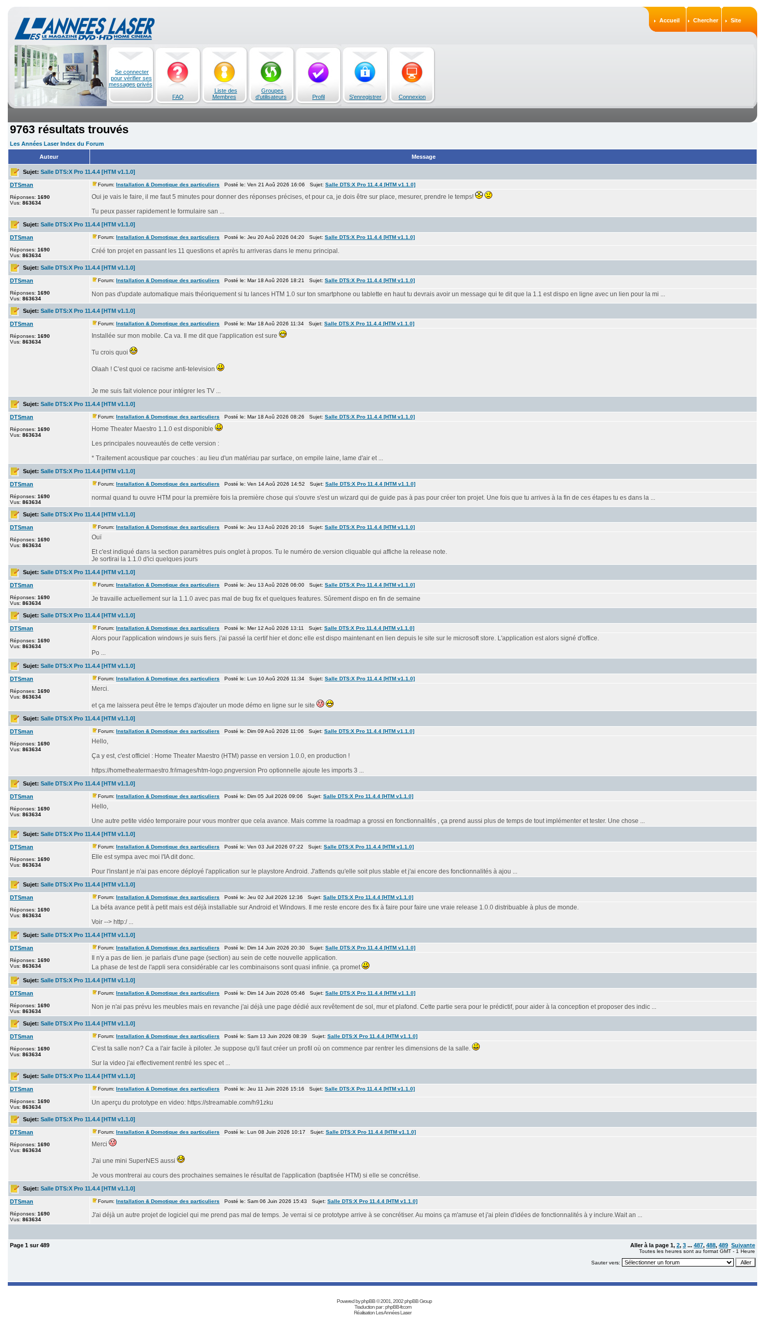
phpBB (368, 1301)
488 (711, 1245)
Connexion (412, 97)
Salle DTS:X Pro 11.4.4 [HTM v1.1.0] (88, 172)
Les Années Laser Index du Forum (57, 144)
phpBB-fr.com (398, 1307)
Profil (318, 97)
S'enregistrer (365, 97)
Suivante (743, 1245)
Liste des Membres (224, 93)
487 (698, 1245)
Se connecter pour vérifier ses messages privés (130, 78)
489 (723, 1245)
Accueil (669, 20)
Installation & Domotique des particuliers (168, 184)
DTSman (21, 185)
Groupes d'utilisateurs (271, 93)
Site (736, 20)
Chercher (705, 20)
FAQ (178, 97)
